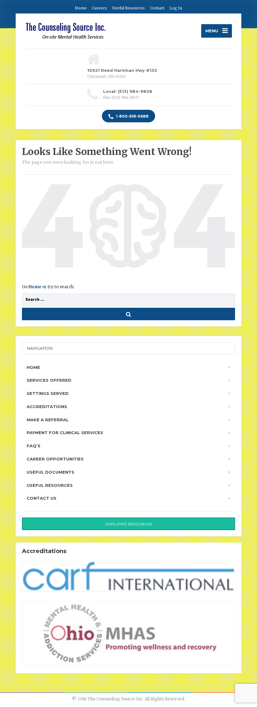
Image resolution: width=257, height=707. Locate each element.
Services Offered (49, 380)
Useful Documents (50, 472)
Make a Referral (48, 419)
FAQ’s (33, 445)
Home (81, 8)
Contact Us (41, 498)
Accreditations (47, 406)
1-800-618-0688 (132, 116)
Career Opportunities (55, 458)
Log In (176, 8)
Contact (157, 8)
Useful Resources (128, 8)
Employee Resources (128, 524)
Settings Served (48, 393)
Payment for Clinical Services (65, 432)
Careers (99, 8)
